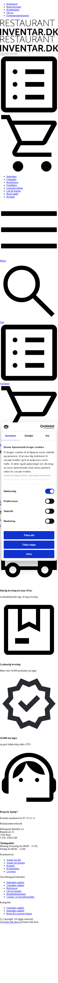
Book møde (12, 193)
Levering (11, 871)
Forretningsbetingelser (17, 15)
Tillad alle (29, 535)
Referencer (12, 4)
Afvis (29, 554)
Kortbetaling (12, 9)
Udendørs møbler (15, 885)
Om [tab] (47, 435)
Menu (3, 260)
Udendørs (11, 179)
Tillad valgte (29, 544)
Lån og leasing (13, 891)
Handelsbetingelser (16, 894)
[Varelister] (29, 112)
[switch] (49, 501)
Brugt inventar (13, 6)
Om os (9, 12)
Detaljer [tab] (29, 435)
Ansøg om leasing (15, 862)
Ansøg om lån (13, 860)
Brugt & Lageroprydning (19, 913)
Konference (12, 182)
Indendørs (11, 176)
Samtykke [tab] (10, 435)
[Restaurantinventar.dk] (29, 34)
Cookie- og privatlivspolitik (20, 897)
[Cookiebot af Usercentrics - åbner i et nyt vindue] (41, 427)
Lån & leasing (13, 191)
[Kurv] (29, 171)
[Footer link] (9, 922)
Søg (2, 322)
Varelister (5, 383)
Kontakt (10, 196)
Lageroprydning (14, 188)
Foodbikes (11, 185)
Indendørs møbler (15, 882)
